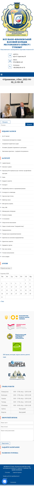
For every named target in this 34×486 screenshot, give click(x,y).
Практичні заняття (7, 241)
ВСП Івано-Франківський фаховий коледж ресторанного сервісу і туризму (17, 43)
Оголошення (5, 218)
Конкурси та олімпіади (8, 192)
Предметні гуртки (7, 245)
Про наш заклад (6, 249)
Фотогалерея (5, 256)
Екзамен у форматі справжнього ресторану (14, 147)
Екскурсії (4, 184)
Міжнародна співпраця (8, 211)
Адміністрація (6, 163)
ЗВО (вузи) (6, 354)
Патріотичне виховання (9, 222)
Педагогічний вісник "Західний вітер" (13, 226)
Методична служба (7, 203)
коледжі (13, 354)
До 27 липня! (5, 136)
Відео (3, 177)
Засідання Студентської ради (10, 143)
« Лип (2, 301)
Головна (7, 472)
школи (22, 354)
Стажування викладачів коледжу (11, 140)
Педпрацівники (6, 230)
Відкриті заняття (7, 181)
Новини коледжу (7, 215)
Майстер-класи (6, 200)
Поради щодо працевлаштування (11, 234)
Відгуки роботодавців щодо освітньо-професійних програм (16, 172)
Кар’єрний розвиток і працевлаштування (13, 188)
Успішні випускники (8, 252)
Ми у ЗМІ (4, 207)
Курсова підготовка (8, 196)
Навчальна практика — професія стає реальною (15, 151)
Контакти (13, 482)
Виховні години (7, 167)
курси (18, 354)
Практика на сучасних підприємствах (13, 237)
